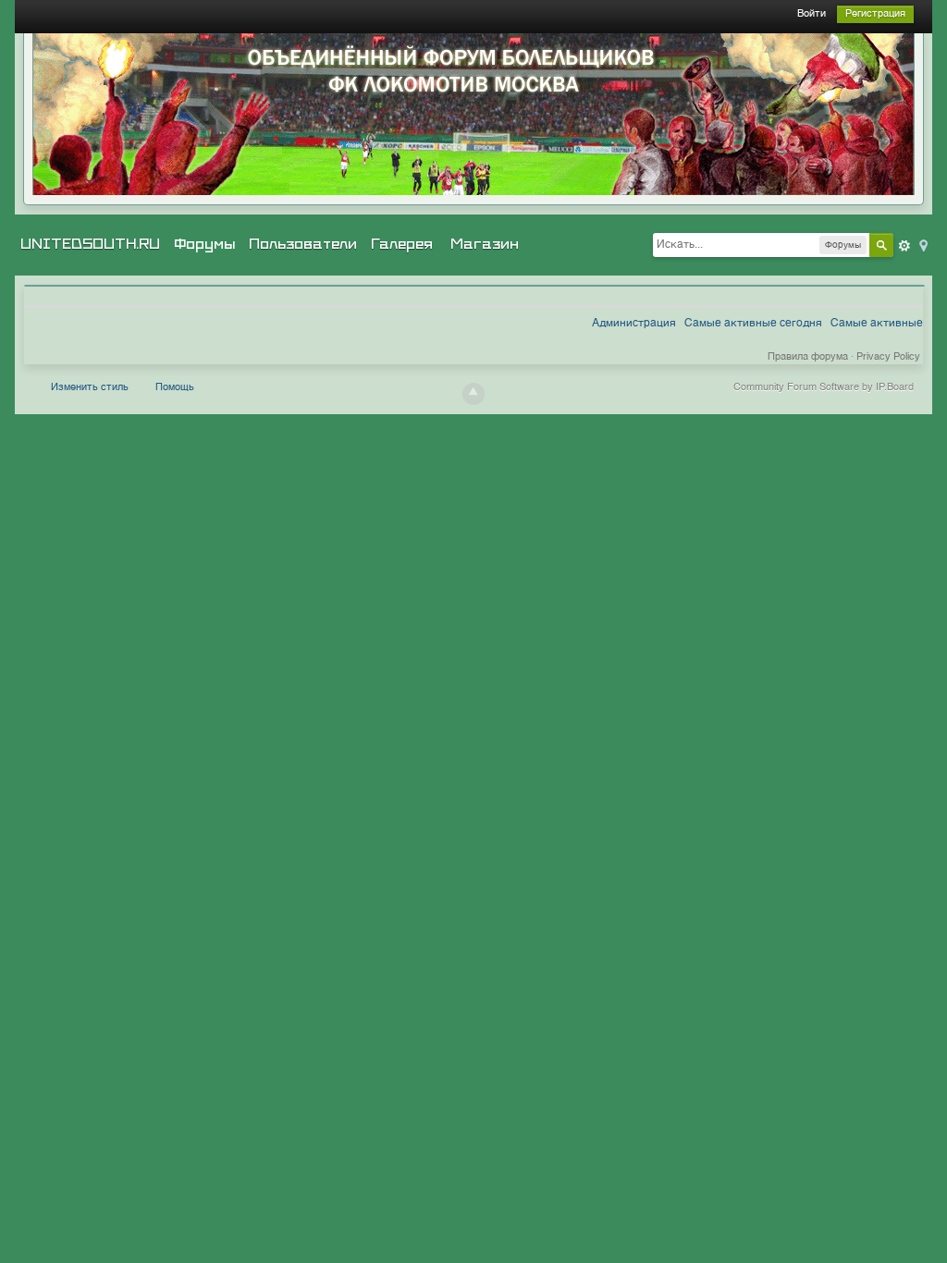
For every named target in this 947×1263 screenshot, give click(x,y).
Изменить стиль (90, 388)
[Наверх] (473, 394)
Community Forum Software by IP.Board (823, 388)
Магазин (484, 244)
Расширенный (904, 246)
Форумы (204, 244)
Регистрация (875, 14)
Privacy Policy (888, 357)
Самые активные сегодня (753, 323)
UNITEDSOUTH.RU (90, 244)
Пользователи (303, 244)
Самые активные (876, 323)
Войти (811, 14)
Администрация (634, 323)
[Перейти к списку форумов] (473, 114)
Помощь (174, 388)
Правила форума (808, 357)
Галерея (402, 244)
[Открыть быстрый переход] (922, 244)
